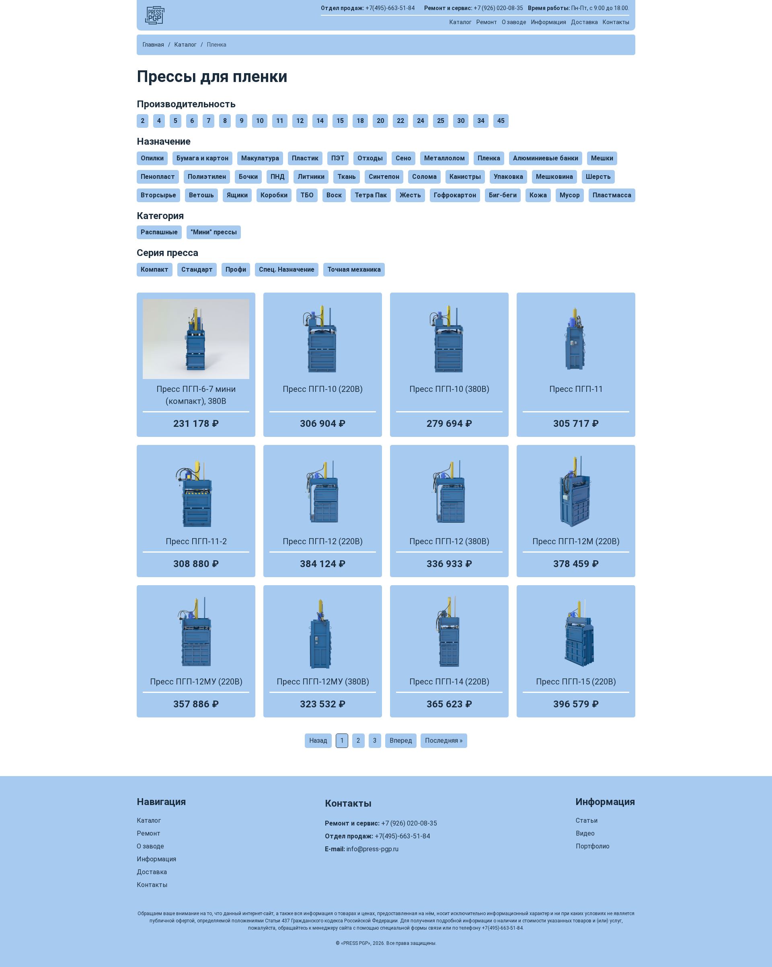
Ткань (346, 176)
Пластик (305, 158)
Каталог (461, 22)
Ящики (237, 195)
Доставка (584, 22)
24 (420, 121)
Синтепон (384, 176)
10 (259, 121)
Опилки (152, 158)
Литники (311, 176)
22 (400, 121)
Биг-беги (503, 195)
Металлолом (444, 158)
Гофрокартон (455, 195)
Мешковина (554, 176)
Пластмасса (612, 195)
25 (440, 121)
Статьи (586, 820)
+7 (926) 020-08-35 (498, 8)
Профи (236, 269)
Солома (424, 176)
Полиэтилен (207, 176)
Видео (585, 833)
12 (300, 121)
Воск (334, 195)
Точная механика (354, 269)
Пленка (489, 158)
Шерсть (598, 176)
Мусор (570, 195)
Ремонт (486, 22)
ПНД (278, 176)
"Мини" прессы (214, 232)
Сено (403, 158)
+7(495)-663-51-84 (390, 8)
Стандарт (197, 269)
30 (460, 121)
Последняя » (444, 740)
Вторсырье (158, 195)
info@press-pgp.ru (372, 849)
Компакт (154, 269)
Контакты (616, 22)
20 (380, 121)
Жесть (410, 195)
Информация (548, 22)
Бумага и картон (202, 158)
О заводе (514, 22)
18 (360, 121)
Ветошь (201, 195)
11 (279, 121)
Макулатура (260, 158)
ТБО (307, 195)
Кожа (538, 195)
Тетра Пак (371, 195)
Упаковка (508, 176)
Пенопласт (158, 176)
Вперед (401, 740)
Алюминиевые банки (545, 158)
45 (501, 121)
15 (340, 121)
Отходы (370, 158)
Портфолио (593, 846)
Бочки (248, 176)
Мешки (602, 158)
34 (481, 121)
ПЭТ (338, 158)
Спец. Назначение (286, 269)
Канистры (465, 176)
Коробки (274, 195)
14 (320, 121)
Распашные (159, 232)
